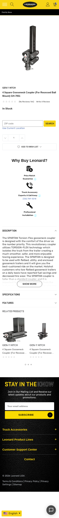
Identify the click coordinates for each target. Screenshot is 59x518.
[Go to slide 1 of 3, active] (25, 364)
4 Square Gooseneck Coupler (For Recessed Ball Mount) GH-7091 (41, 353)
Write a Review (43, 102)
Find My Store (7, 12)
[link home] (30, 4)
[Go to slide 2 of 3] (28, 364)
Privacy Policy (32, 481)
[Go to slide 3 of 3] (31, 364)
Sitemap (17, 484)
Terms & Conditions (12, 481)
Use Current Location (13, 128)
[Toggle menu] (4, 4)
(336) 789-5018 (29, 199)
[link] (14, 329)
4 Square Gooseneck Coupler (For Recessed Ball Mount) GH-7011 (14, 353)
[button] (29, 146)
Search (49, 123)
